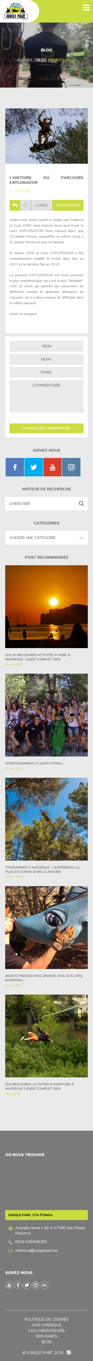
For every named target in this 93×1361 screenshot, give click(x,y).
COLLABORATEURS (46, 1330)
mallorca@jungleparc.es (36, 1250)
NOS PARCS (46, 1336)
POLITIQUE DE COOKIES (46, 1319)
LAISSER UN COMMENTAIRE (46, 428)
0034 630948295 (31, 1241)
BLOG (47, 1342)
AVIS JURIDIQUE (46, 1325)
